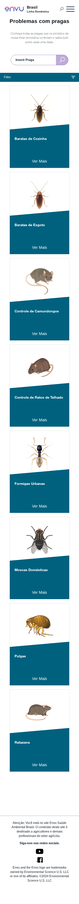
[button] (39, 77)
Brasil (32, 7)
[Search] (62, 60)
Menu (70, 9)
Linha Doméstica (38, 11)
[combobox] (39, 60)
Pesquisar (62, 9)
